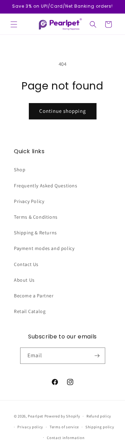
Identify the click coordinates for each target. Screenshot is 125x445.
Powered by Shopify (62, 416)
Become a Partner (34, 295)
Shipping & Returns (35, 232)
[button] (14, 24)
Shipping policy (99, 426)
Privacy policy (30, 426)
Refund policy (98, 416)
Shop (19, 169)
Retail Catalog (29, 311)
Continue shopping (62, 111)
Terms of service (64, 426)
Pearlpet (35, 416)
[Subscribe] (97, 356)
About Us (24, 280)
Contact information (65, 437)
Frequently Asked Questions (45, 185)
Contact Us (26, 264)
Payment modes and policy (44, 248)
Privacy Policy (29, 201)
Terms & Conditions (36, 217)
